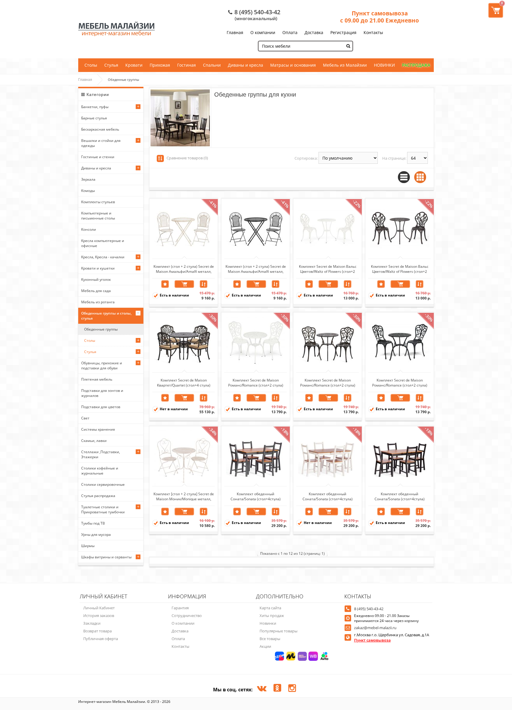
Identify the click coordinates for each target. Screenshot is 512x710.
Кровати (134, 65)
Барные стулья (94, 118)
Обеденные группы (101, 329)
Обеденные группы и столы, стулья (106, 316)
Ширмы (88, 545)
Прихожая (160, 65)
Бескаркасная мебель (100, 129)
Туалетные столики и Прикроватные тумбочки (103, 509)
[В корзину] (184, 284)
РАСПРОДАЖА (416, 65)
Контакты (373, 32)
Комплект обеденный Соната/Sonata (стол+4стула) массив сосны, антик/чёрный (399, 496)
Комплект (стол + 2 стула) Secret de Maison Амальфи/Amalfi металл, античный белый (183, 268)
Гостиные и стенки (97, 156)
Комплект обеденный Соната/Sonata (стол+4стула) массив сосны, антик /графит (255, 496)
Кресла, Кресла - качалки (102, 256)
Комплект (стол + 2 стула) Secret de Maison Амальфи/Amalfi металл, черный (255, 268)
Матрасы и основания (293, 65)
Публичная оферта (100, 638)
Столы (90, 65)
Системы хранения (98, 429)
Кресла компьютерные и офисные (102, 243)
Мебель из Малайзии (345, 65)
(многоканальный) (256, 18)
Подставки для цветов (100, 406)
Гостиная (186, 65)
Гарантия (180, 607)
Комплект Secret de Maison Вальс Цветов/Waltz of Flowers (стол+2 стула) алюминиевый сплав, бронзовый (399, 268)
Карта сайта (270, 607)
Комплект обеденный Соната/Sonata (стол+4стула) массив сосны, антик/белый (328, 496)
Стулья (111, 65)
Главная (235, 32)
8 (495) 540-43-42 (257, 12)
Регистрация (343, 32)
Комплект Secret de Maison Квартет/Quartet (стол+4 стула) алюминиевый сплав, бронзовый (183, 382)
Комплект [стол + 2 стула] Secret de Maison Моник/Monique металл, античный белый (183, 496)
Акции (265, 646)
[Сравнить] (203, 284)
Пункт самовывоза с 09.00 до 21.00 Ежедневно (379, 17)
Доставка (314, 32)
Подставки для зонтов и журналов (102, 393)
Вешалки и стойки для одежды (101, 143)
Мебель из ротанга (98, 301)
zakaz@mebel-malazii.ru (375, 627)
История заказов (98, 615)
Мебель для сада (96, 290)
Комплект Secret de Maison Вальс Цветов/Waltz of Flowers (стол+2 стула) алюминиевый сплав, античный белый (327, 268)
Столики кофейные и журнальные (99, 471)
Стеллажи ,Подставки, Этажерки (100, 454)
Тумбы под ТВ (93, 523)
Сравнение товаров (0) (187, 158)
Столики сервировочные (103, 484)
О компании (262, 32)
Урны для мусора (96, 534)
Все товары (270, 638)
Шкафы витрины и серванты (106, 557)
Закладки (91, 623)
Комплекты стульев (98, 201)
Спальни (212, 65)
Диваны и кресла (245, 65)
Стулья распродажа (98, 495)
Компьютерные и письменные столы (98, 216)
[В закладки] (165, 284)
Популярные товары (278, 631)
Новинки (268, 623)
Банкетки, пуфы (94, 106)
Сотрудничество (187, 615)
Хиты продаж (272, 615)
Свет (85, 418)
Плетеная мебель (96, 379)
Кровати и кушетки (98, 268)
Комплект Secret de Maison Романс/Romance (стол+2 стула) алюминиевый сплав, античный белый (255, 382)
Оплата (289, 32)
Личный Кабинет (99, 607)
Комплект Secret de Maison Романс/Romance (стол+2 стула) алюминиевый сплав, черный (399, 382)
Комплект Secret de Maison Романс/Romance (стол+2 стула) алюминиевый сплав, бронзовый (327, 382)
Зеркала (88, 179)
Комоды (88, 190)
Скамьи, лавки (94, 440)
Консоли (88, 229)
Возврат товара (97, 631)
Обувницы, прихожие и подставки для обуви (101, 365)
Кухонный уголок (96, 279)
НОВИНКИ (384, 65)
